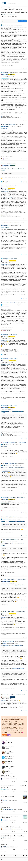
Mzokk (4, 837)
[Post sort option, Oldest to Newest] (2, 21)
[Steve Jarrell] (1, 820)
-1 (23, 158)
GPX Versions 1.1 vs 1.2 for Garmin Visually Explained (9, 816)
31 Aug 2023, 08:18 (8, 262)
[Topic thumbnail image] (25, 797)
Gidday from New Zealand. (7, 796)
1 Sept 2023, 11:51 (8, 698)
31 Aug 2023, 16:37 (8, 583)
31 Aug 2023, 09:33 (14, 541)
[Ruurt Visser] (1, 847)
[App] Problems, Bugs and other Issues (8, 14)
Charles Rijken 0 (5, 25)
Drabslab (4, 541)
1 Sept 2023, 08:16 (8, 615)
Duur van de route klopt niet (8, 777)
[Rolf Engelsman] (1, 779)
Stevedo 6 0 (5, 789)
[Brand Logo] (4, 3)
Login (8, 735)
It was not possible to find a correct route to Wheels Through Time (13, 786)
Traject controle (4, 844)
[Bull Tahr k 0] (1, 800)
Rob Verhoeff (5, 74)
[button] (2, 859)
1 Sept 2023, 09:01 (14, 643)
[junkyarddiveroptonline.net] (1, 789)
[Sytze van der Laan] (1, 829)
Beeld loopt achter (5, 807)
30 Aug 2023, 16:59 (9, 76)
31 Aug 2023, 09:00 (17, 465)
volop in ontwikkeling (7, 197)
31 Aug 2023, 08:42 (9, 338)
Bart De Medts (5, 336)
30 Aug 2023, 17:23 (17, 126)
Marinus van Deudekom (8, 809)
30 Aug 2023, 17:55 (9, 189)
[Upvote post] (21, 68)
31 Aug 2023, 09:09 (9, 501)
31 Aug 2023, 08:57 (17, 444)
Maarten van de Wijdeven (8, 828)
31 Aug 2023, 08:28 (17, 304)
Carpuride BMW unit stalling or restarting (11, 826)
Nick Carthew (6, 846)
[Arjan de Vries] (1, 809)
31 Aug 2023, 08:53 (9, 362)
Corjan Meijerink (5, 165)
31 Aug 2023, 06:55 (17, 225)
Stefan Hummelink (6, 581)
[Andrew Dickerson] (1, 838)
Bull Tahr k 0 (5, 800)
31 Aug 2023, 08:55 (9, 409)
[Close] (25, 718)
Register (4, 735)
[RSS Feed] (16, 16)
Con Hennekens (5, 260)
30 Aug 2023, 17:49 (9, 166)
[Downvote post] (26, 68)
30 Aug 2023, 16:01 (17, 25)
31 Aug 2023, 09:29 (17, 519)
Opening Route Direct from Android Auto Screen (12, 835)
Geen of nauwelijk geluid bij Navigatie (17, 467)
